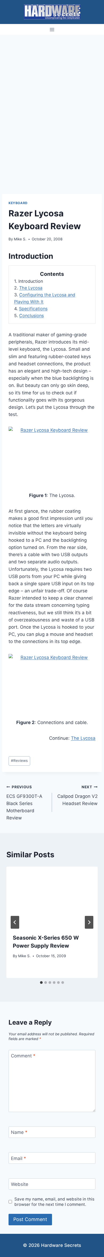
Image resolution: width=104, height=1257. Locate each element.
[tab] (41, 982)
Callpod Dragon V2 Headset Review (77, 795)
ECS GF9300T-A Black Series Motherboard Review (24, 803)
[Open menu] (52, 29)
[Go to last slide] (15, 922)
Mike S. (20, 239)
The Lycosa (30, 287)
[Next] (89, 922)
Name (19, 1132)
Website (19, 1184)
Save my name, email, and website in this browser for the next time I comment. (54, 1202)
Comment (23, 1055)
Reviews (19, 760)
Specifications (33, 308)
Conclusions (31, 315)
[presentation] (52, 897)
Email (18, 1158)
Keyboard (18, 203)
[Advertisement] (52, 90)
